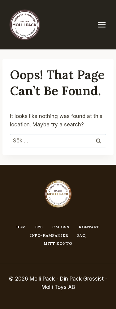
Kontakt (89, 227)
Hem (21, 227)
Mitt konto (58, 243)
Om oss (61, 227)
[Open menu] (105, 24)
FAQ (81, 235)
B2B (39, 227)
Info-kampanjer (49, 235)
